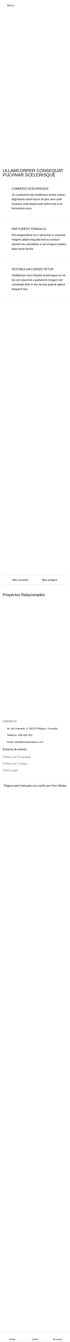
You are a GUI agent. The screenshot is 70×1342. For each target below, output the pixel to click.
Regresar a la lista (35, 579)
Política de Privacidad (17, 757)
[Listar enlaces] (35, 735)
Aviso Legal (10, 770)
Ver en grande (64, 604)
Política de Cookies (15, 763)
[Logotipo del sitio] (35, 5)
